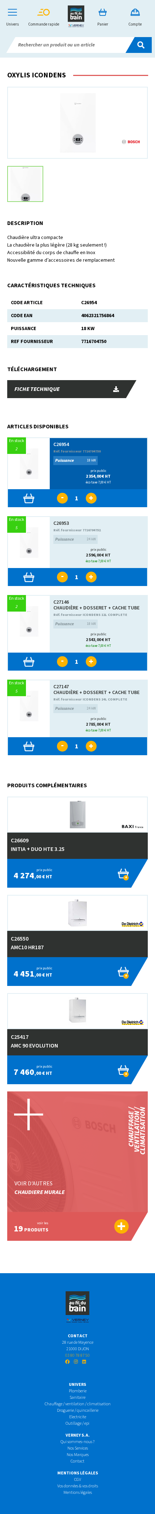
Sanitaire (77, 1397)
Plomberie (78, 1391)
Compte (135, 24)
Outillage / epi (77, 1423)
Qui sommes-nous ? (77, 1442)
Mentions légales (77, 1493)
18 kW (75, 461)
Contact (77, 1461)
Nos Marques (78, 1455)
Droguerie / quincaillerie (77, 1410)
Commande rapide (43, 24)
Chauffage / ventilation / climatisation (78, 1404)
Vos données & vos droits (77, 1486)
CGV (77, 1480)
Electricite (77, 1417)
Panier (102, 24)
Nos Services (77, 1448)
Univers (12, 24)
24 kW (75, 539)
